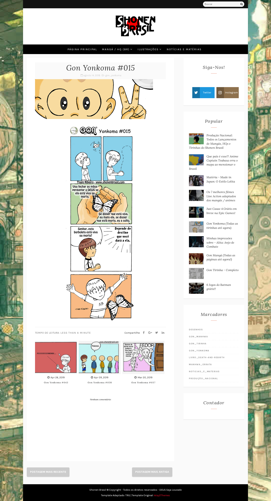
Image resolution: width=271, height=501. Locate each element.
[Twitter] (156, 332)
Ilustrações (148, 49)
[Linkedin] (163, 332)
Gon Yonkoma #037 (143, 382)
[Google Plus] (150, 332)
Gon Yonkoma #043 (56, 382)
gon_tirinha (198, 343)
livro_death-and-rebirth (207, 357)
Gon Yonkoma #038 (100, 382)
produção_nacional (203, 378)
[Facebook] (143, 332)
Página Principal (82, 49)
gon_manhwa (198, 336)
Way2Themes (162, 495)
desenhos (196, 329)
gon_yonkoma (113, 75)
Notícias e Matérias (184, 49)
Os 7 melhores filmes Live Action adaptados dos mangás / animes (221, 196)
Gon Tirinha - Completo (222, 270)
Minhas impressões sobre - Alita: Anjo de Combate (220, 242)
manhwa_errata (200, 364)
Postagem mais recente (48, 472)
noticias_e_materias (204, 371)
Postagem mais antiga (152, 472)
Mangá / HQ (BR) (115, 49)
